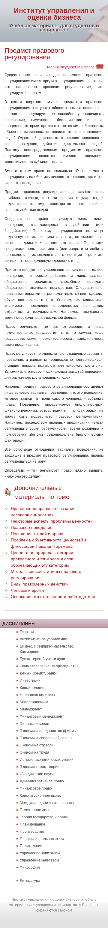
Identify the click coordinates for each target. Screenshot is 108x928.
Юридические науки (37, 773)
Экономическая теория (39, 766)
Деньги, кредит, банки (38, 672)
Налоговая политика (37, 694)
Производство (32, 831)
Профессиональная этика (42, 838)
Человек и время (27, 590)
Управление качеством (39, 859)
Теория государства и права (70, 66)
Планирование (32, 823)
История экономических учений (47, 759)
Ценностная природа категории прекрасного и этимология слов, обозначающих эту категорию (42, 558)
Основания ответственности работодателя (53, 596)
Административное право (42, 780)
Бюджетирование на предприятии (49, 665)
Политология (31, 845)
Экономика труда (34, 752)
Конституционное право (40, 795)
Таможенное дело (35, 809)
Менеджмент (31, 708)
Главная (27, 631)
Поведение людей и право (37, 533)
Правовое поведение (31, 527)
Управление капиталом (40, 852)
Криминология (32, 687)
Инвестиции (30, 680)
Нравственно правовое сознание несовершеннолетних (43, 511)
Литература (30, 880)
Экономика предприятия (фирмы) (49, 730)
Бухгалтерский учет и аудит (43, 658)
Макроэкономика (34, 701)
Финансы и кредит (35, 723)
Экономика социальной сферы (46, 737)
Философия (30, 867)
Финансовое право (36, 787)
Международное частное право (47, 802)
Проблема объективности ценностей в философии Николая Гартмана (48, 543)
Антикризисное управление (43, 638)
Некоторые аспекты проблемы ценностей (52, 521)
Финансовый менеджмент (42, 716)
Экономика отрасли (36, 744)
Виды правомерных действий (40, 584)
